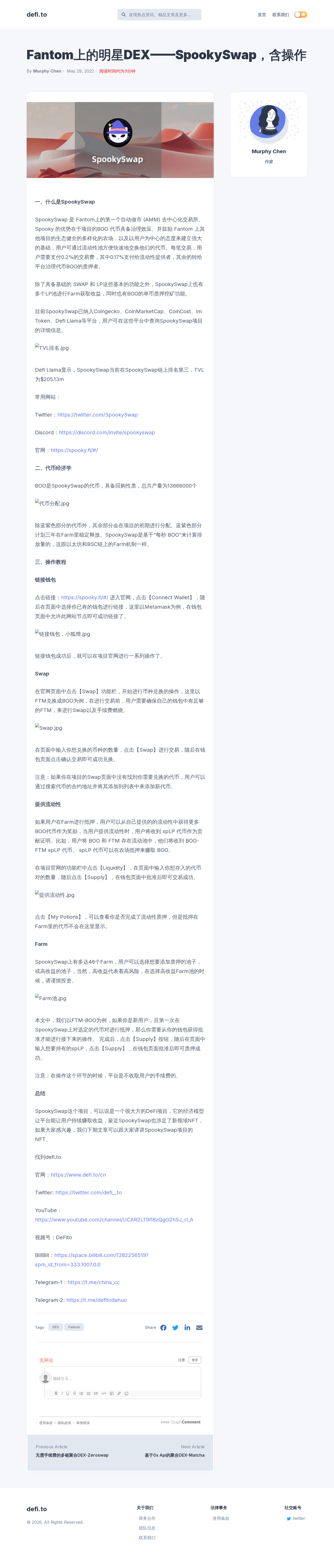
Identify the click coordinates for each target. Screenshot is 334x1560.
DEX (55, 1327)
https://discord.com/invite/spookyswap (107, 432)
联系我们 (280, 14)
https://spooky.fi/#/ (74, 450)
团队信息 (147, 1528)
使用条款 (221, 1518)
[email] (199, 1329)
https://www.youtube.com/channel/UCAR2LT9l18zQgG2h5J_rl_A (114, 1220)
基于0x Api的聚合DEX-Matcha (175, 1455)
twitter (299, 1518)
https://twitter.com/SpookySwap (97, 415)
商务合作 (147, 1518)
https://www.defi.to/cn (78, 1175)
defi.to (37, 14)
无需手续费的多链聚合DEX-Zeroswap (72, 1455)
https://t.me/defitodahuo (96, 1300)
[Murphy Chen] (269, 120)
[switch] (300, 14)
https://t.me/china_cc (94, 1282)
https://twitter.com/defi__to (88, 1192)
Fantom (74, 1327)
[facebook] (163, 1329)
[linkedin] (187, 1329)
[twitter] (175, 1329)
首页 (262, 14)
